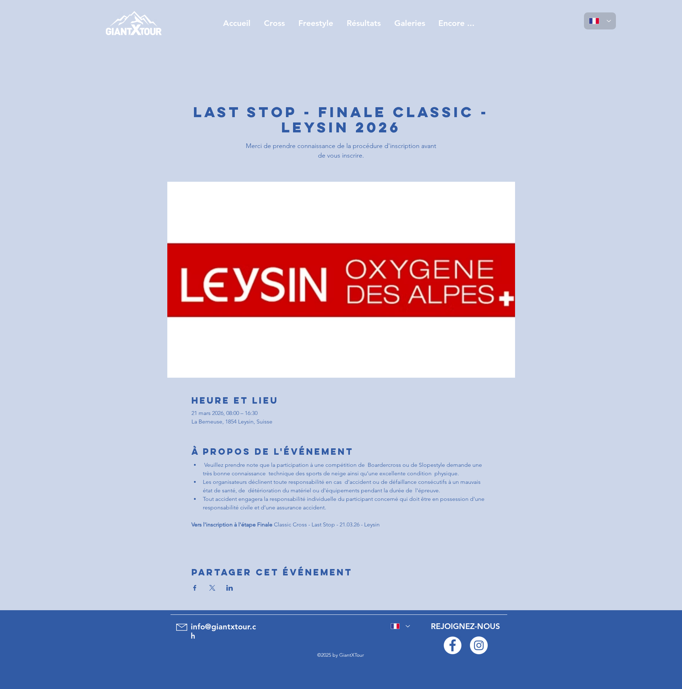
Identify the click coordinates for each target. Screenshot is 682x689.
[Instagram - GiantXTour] (479, 645)
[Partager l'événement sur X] (212, 588)
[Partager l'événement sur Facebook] (194, 588)
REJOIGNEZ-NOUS (465, 626)
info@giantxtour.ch (223, 631)
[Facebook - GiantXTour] (452, 645)
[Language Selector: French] (600, 20)
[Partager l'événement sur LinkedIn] (229, 588)
